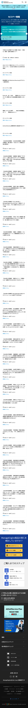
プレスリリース (17, 686)
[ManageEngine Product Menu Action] (25, 2)
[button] (14, 612)
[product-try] (14, 577)
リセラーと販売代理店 (15, 665)
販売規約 (12, 691)
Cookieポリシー (10, 693)
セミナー (22, 686)
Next (27, 34)
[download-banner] (14, 627)
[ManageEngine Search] (22, 2)
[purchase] (14, 584)
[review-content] (14, 570)
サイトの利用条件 (18, 693)
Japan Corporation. (14, 704)
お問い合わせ (13, 653)
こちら (13, 8)
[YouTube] (16, 677)
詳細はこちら (5, 150)
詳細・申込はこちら (23, 39)
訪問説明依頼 (13, 661)
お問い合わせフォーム (13, 546)
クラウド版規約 (7, 691)
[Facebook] (14, 677)
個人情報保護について (20, 691)
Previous (1, 34)
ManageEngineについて (7, 686)
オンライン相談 (11, 550)
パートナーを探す (12, 555)
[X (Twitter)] (11, 677)
